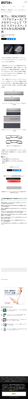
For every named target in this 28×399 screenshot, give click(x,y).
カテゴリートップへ (14, 187)
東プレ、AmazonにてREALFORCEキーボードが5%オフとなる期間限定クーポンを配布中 (13, 215)
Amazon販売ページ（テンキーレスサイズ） (13, 161)
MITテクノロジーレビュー (17, 381)
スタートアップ (10, 379)
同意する (14, 394)
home (4, 9)
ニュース (12, 377)
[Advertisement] (14, 237)
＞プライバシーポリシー (14, 397)
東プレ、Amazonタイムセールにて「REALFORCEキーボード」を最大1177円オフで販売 (14, 218)
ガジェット (10, 9)
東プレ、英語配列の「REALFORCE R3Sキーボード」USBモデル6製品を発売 (14, 209)
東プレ (3, 163)
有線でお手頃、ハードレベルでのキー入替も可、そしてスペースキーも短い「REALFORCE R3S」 (14, 203)
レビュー (6, 377)
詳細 (11, 390)
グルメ (14, 6)
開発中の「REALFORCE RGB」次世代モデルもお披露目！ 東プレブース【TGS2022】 (14, 206)
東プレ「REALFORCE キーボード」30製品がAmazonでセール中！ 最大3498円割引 (13, 221)
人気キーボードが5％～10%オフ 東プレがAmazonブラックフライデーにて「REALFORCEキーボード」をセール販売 (13, 212)
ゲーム (4, 6)
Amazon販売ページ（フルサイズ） (10, 159)
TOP (2, 377)
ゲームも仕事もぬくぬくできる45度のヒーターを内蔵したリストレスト (14, 223)
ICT (15, 379)
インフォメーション (22, 379)
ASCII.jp (8, 381)
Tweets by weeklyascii (4, 279)
